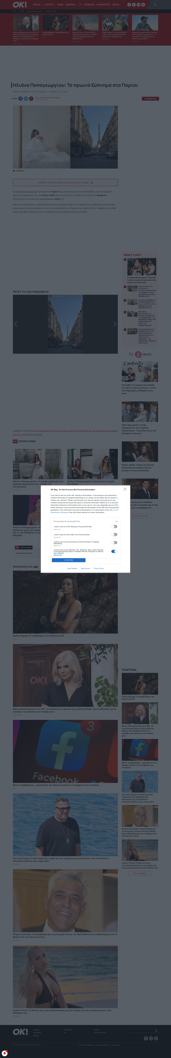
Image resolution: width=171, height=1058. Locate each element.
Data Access (85, 568)
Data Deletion (72, 568)
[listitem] (85, 521)
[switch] (114, 526)
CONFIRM (68, 560)
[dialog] (85, 529)
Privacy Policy (99, 568)
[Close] (126, 490)
